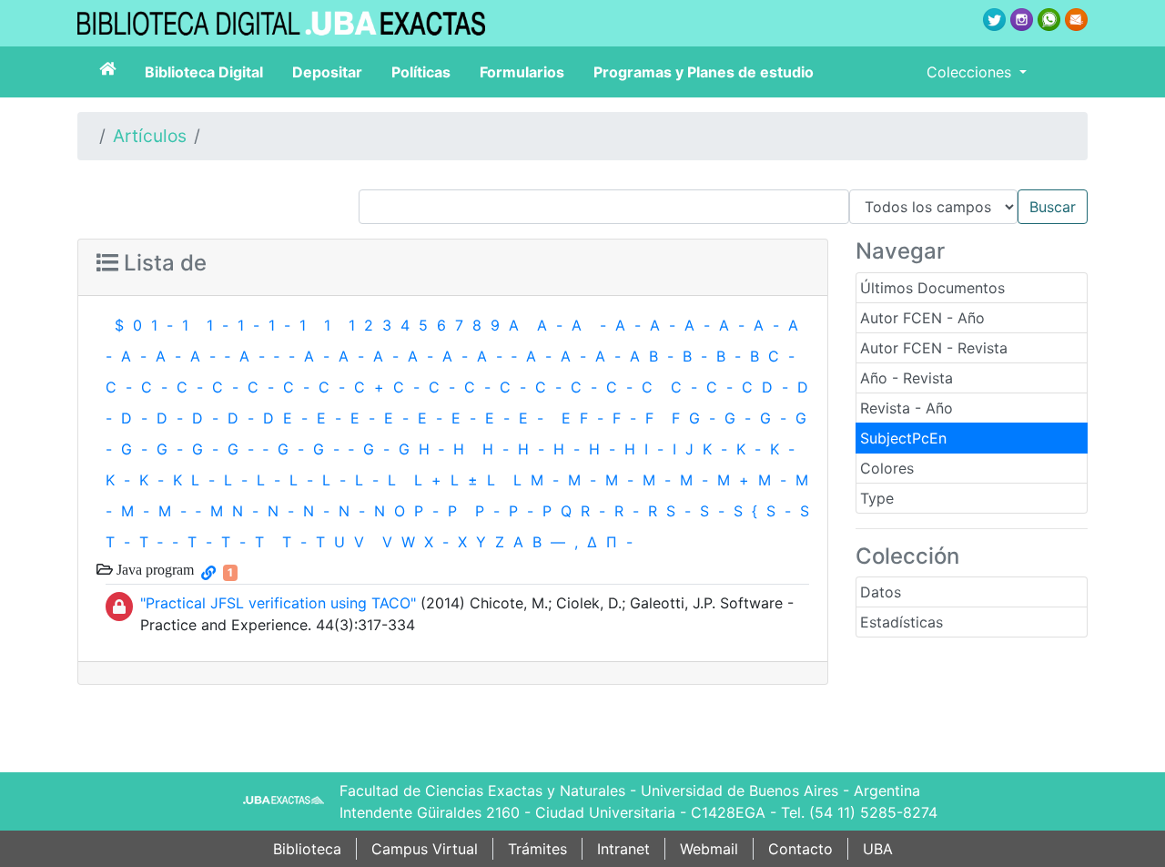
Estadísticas (901, 622)
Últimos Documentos (932, 288)
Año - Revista (906, 378)
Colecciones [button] (971, 72)
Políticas (421, 72)
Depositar (327, 72)
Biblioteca (307, 849)
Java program (153, 569)
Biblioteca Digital (204, 72)
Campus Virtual (424, 849)
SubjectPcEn (903, 438)
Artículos (150, 136)
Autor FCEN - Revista (934, 348)
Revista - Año (906, 408)
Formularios (522, 72)
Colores (887, 468)
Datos (880, 592)
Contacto (800, 849)
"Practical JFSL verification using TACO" (278, 603)
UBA (878, 849)
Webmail (709, 849)
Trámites (537, 849)
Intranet (623, 849)
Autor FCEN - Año (922, 318)
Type (877, 498)
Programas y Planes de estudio (703, 72)
